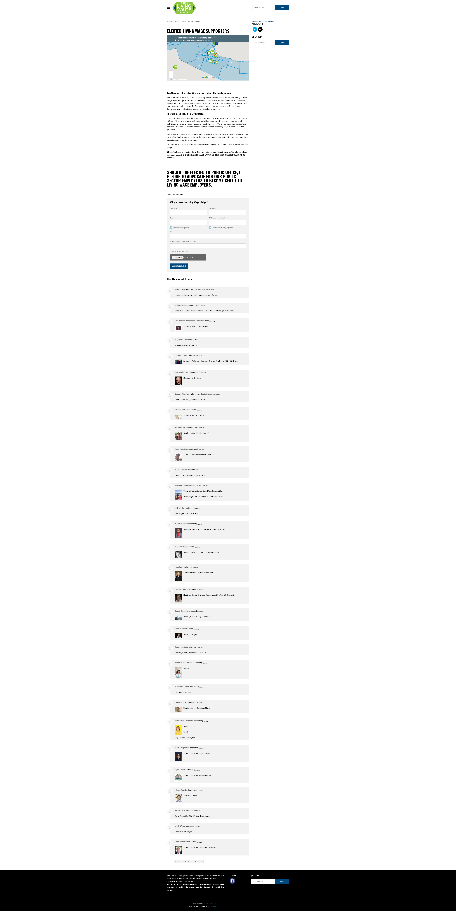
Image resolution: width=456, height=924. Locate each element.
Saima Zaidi (180, 810)
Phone (172, 232)
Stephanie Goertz (182, 340)
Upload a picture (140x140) (179, 251)
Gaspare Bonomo (182, 589)
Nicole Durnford (182, 790)
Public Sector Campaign (192, 21)
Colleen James (181, 355)
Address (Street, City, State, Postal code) (183, 241)
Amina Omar (180, 289)
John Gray (179, 567)
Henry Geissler (181, 702)
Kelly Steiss (180, 629)
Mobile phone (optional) (217, 218)
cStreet (213, 906)
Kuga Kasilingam (182, 449)
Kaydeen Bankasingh (184, 485)
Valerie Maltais (181, 410)
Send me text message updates (222, 228)
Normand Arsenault (183, 372)
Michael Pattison (182, 687)
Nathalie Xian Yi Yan (183, 663)
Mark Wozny (180, 826)
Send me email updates (181, 228)
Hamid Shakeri (181, 842)
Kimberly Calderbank (184, 721)
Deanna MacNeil (182, 394)
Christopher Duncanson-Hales (188, 321)
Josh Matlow (203, 289)
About (177, 21)
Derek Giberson (181, 611)
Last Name (212, 208)
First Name (174, 208)
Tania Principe (207, 394)
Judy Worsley (180, 547)
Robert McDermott (183, 305)
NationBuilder (210, 904)
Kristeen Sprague (182, 427)
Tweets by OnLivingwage (263, 21)
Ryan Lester (180, 770)
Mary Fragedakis (182, 748)
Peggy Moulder (181, 647)
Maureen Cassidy (182, 470)
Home (169, 21)
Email (172, 218)
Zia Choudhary (181, 524)
